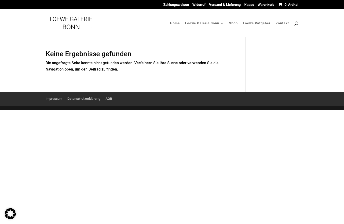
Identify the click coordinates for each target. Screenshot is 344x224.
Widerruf (198, 5)
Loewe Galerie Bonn (202, 23)
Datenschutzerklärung (83, 99)
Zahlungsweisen (176, 5)
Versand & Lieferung (225, 5)
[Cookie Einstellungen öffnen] (10, 218)
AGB (109, 99)
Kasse (249, 5)
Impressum (54, 99)
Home (175, 23)
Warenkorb (266, 5)
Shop (233, 23)
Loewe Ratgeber (257, 23)
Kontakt (282, 23)
